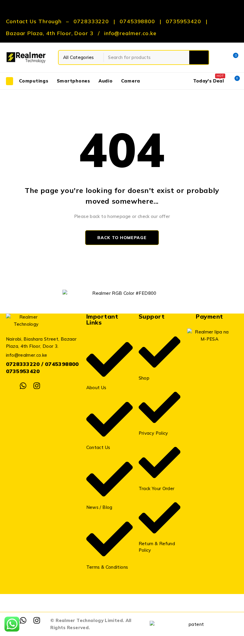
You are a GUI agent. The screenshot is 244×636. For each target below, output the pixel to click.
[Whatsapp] (23, 385)
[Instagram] (36, 385)
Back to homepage (121, 237)
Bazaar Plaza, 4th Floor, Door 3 (49, 33)
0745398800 (137, 21)
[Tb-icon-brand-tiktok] (50, 385)
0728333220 (91, 21)
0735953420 (183, 21)
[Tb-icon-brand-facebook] (9, 385)
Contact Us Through (34, 21)
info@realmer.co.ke (130, 33)
